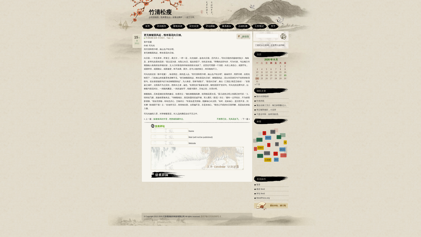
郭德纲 (259, 135)
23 (285, 75)
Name (191, 131)
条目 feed (260, 189)
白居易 (268, 153)
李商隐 (262, 158)
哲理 (269, 162)
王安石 (283, 151)
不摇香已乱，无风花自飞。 (228, 119)
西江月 (282, 143)
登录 (258, 185)
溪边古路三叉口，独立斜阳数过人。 (272, 105)
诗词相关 (161, 26)
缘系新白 (226, 26)
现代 (276, 153)
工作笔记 (259, 26)
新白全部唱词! (262, 96)
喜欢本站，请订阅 (278, 205)
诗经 (275, 144)
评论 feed (260, 193)
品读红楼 (243, 26)
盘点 (260, 150)
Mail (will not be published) (201, 137)
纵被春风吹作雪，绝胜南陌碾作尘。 (169, 119)
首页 (147, 26)
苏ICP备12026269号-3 (211, 216)
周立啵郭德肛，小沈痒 (266, 110)
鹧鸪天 (268, 131)
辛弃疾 (267, 144)
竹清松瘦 (160, 12)
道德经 (260, 140)
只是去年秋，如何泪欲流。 (268, 114)
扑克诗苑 (260, 101)
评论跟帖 (210, 26)
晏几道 (284, 157)
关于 (273, 26)
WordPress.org (263, 198)
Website (192, 143)
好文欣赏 (194, 26)
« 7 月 (257, 84)
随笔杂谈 (177, 26)
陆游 (278, 132)
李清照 (257, 154)
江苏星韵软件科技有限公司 (174, 216)
